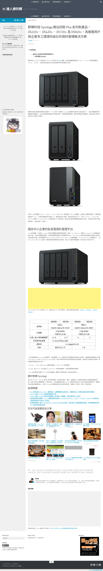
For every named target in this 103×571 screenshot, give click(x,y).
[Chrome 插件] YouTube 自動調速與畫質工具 (43, 394)
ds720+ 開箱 (63, 472)
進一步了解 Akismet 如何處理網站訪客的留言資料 (64, 528)
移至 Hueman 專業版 (16, 566)
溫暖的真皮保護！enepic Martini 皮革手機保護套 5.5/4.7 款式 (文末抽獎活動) (36, 425)
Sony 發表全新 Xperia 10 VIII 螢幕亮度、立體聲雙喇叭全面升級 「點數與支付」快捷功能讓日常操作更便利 (62, 392)
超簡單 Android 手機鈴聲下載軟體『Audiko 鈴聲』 (54, 458)
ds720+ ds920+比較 (55, 472)
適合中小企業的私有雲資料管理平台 (43, 54)
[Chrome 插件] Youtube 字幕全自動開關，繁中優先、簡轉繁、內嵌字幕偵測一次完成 (55, 396)
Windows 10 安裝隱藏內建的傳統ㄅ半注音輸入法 (73, 458)
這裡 (42, 537)
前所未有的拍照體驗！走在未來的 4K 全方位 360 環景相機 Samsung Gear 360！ (73, 441)
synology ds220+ (89, 472)
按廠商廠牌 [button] (57, 2)
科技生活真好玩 (32, 20)
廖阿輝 (30, 40)
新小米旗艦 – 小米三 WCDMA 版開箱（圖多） (91, 424)
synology (83, 472)
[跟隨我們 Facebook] (15, 20)
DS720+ (95, 310)
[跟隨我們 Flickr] (18, 20)
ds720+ (38, 472)
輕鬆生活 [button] (68, 2)
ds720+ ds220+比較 (46, 472)
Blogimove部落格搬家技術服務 (95, 570)
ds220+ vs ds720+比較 (67, 470)
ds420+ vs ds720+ (32, 472)
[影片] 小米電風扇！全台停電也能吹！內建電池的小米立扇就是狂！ (54, 441)
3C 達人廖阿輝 (12, 9)
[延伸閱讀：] (64, 108)
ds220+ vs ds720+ (57, 470)
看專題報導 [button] (35, 2)
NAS (60, 60)
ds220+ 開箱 (76, 470)
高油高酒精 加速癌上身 (34, 457)
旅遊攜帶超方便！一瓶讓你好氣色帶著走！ (73, 424)
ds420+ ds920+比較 (88, 470)
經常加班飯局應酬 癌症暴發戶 (91, 441)
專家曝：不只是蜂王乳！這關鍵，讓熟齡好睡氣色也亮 (54, 424)
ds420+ (81, 470)
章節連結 (33, 50)
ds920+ (68, 472)
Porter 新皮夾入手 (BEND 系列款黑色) (91, 458)
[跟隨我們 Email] (22, 20)
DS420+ (88, 310)
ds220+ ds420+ (40, 470)
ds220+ (33, 470)
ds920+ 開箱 (74, 472)
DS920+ (30, 312)
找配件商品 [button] (47, 2)
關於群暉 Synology (40, 56)
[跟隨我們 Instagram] (20, 20)
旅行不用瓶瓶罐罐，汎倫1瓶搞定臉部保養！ (36, 441)
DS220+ (82, 310)
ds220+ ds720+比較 (49, 470)
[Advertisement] (64, 298)
